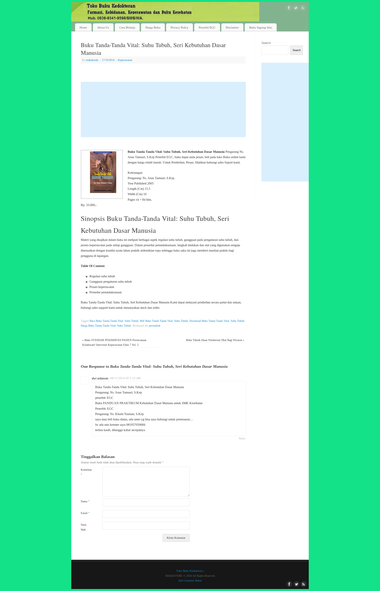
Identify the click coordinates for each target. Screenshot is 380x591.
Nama (85, 501)
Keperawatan (125, 60)
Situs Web (83, 527)
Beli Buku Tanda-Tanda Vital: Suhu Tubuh (164, 320)
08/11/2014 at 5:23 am (125, 378)
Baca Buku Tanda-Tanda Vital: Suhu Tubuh (114, 320)
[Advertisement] (163, 109)
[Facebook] (289, 8)
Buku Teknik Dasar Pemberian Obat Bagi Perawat (215, 340)
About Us (103, 27)
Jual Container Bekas (190, 580)
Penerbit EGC (207, 27)
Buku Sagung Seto (260, 27)
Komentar (86, 472)
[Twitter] (296, 8)
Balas (242, 438)
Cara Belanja (127, 27)
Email (85, 513)
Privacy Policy (179, 27)
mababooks (92, 60)
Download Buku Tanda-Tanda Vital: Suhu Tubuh (216, 320)
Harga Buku (153, 27)
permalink (154, 325)
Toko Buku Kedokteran (189, 570)
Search (266, 43)
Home (83, 27)
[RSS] (303, 8)
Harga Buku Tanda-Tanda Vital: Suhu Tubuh (106, 325)
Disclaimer (232, 27)
